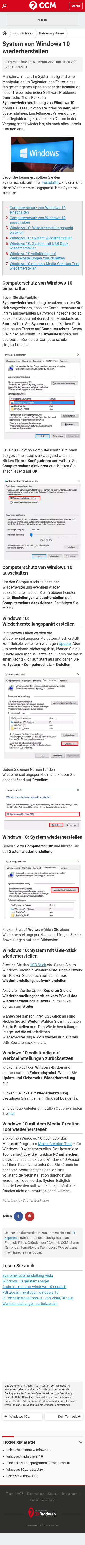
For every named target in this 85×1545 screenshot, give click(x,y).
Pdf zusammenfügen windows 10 (30, 1292)
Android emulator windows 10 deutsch (34, 1287)
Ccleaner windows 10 (22, 1476)
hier (11, 1113)
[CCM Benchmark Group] (42, 1513)
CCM (40, 1389)
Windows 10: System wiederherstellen (41, 238)
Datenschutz (35, 1494)
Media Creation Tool (55, 1144)
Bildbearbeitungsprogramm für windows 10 (38, 1463)
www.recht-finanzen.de (42, 1525)
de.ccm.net (51, 1389)
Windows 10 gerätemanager (25, 1281)
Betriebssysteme (51, 33)
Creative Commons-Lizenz (40, 1393)
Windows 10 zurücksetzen (25, 1469)
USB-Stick (38, 965)
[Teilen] (18, 1216)
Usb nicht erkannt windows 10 (28, 1450)
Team (9, 1494)
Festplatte (50, 182)
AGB (20, 1494)
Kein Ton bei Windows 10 (67, 1417)
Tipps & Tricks (23, 33)
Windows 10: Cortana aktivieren (22, 1417)
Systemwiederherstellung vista (27, 1275)
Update (65, 643)
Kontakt (53, 1494)
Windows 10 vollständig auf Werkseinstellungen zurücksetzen (37, 256)
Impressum (69, 1494)
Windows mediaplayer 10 (24, 1456)
